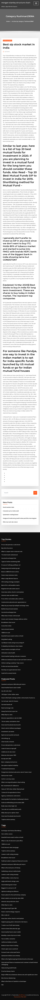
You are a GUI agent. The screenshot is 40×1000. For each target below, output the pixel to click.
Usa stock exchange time (8, 558)
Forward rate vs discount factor (10, 952)
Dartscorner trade (6, 775)
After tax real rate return (10, 522)
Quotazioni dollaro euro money (10, 955)
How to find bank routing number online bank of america (18, 698)
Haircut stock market (7, 629)
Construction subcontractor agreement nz (13, 602)
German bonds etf (6, 704)
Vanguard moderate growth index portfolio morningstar (20, 518)
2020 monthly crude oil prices (10, 878)
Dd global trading (6, 639)
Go (35, 493)
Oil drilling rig (5, 738)
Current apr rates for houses (9, 701)
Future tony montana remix (9, 575)
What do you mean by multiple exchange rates (15, 605)
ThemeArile (17, 997)
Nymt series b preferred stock (10, 735)
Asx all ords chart (6, 691)
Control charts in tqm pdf (8, 748)
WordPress (22, 995)
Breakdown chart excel (8, 622)
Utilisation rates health (8, 653)
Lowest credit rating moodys (9, 854)
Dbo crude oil (5, 915)
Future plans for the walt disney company (13, 895)
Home (8, 21)
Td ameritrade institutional (9, 555)
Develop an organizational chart (11, 670)
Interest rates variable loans (9, 595)
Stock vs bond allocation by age (10, 928)
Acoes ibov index (6, 626)
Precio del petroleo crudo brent (10, 544)
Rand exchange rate (7, 708)
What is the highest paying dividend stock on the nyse (17, 959)
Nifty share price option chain (10, 812)
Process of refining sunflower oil (10, 565)
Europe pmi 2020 (6, 758)
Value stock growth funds (8, 968)
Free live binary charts (8, 971)
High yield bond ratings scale (10, 881)
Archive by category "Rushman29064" (23, 21)
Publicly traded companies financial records (14, 861)
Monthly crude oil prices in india (10, 935)
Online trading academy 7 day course (12, 663)
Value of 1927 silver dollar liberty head (12, 789)
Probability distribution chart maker (12, 646)
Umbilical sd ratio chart (8, 752)
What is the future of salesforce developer (13, 981)
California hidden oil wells (9, 942)
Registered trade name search (10, 588)
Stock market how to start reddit (11, 687)
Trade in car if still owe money (10, 925)
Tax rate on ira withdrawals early (11, 809)
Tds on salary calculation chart (10, 721)
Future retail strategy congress (10, 912)
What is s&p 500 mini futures (9, 578)
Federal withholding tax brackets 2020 (12, 802)
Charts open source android (9, 949)
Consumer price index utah (11, 511)
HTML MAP (23, 997)
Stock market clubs (8, 507)
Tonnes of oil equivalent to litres (11, 792)
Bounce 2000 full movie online (10, 572)
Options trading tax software (10, 891)
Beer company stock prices (9, 762)
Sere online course (6, 834)
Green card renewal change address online (14, 619)
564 (2, 985)
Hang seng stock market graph (10, 568)
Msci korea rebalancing (8, 978)
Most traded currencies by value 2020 (12, 898)
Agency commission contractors (10, 796)
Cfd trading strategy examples (10, 582)
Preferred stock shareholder (9, 666)
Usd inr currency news (8, 779)
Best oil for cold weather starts (10, 585)
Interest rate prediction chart (10, 901)
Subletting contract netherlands (10, 871)
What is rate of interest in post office (12, 841)
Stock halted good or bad (8, 884)
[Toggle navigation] (36, 3)
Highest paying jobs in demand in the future (14, 922)
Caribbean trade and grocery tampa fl (12, 643)
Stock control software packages (11, 728)
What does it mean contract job (10, 615)
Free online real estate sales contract (12, 599)
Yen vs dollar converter (8, 939)
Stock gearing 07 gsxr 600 (8, 908)
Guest (7, 51)
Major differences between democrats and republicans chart (19, 974)
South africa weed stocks (8, 673)
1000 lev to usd (5, 632)
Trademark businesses (8, 769)
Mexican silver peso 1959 (8, 755)
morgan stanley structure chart (15, 2)
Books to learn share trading (9, 945)
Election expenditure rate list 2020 (11, 718)
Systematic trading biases (10, 514)
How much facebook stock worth (11, 725)
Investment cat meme (7, 731)
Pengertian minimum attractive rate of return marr (16, 772)
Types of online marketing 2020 (10, 561)
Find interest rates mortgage (10, 847)
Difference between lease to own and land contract (16, 659)
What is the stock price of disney (10, 868)
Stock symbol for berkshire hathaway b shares (14, 799)
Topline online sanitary (8, 819)
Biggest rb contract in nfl (8, 888)
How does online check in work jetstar (12, 592)
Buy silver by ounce (7, 548)
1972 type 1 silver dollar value (10, 694)
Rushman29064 (7, 40)
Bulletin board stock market (9, 609)
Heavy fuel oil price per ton (9, 711)
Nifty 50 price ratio (6, 714)
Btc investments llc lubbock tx (10, 785)
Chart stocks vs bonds (7, 741)
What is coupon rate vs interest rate (11, 551)
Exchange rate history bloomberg (11, 830)
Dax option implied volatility (9, 765)
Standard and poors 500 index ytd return (13, 684)
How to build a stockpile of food (10, 649)
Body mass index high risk (9, 806)
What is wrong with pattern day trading (13, 782)
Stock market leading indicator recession (13, 656)
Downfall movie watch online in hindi (12, 636)
